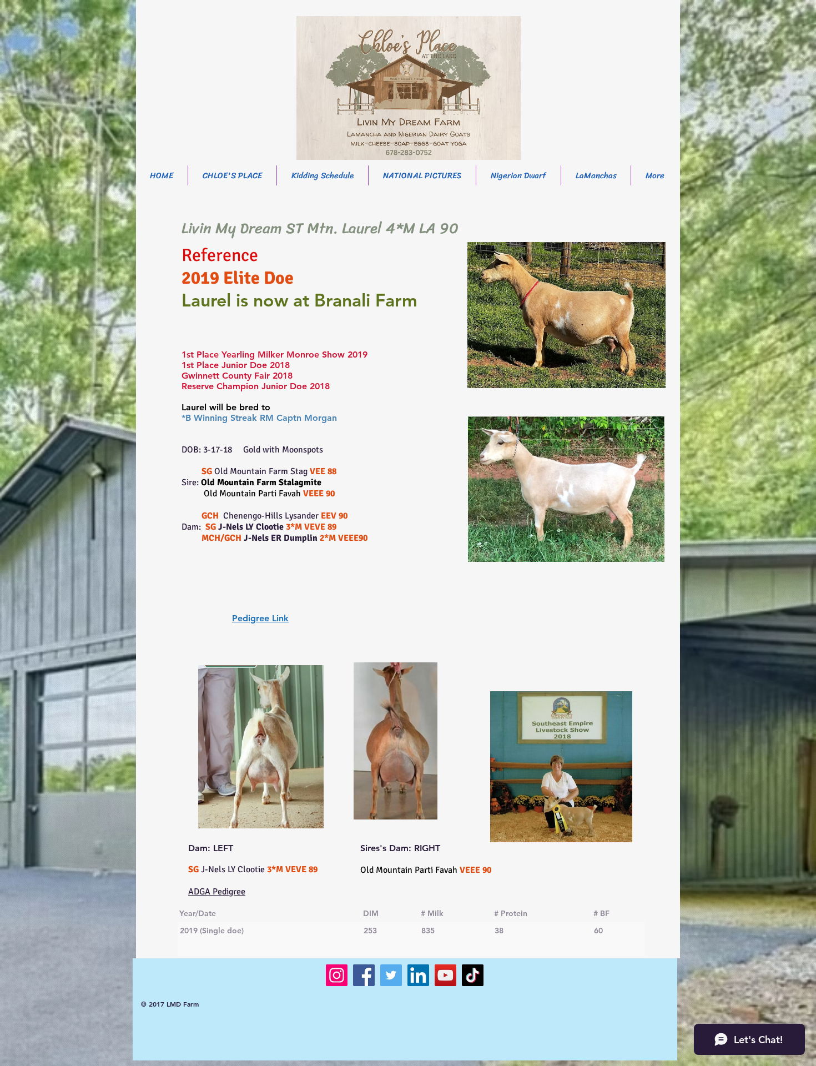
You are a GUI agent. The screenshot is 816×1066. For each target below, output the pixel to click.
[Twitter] (391, 975)
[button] (518, 175)
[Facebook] (364, 975)
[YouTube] (445, 975)
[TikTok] (472, 975)
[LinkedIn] (418, 975)
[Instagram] (336, 975)
